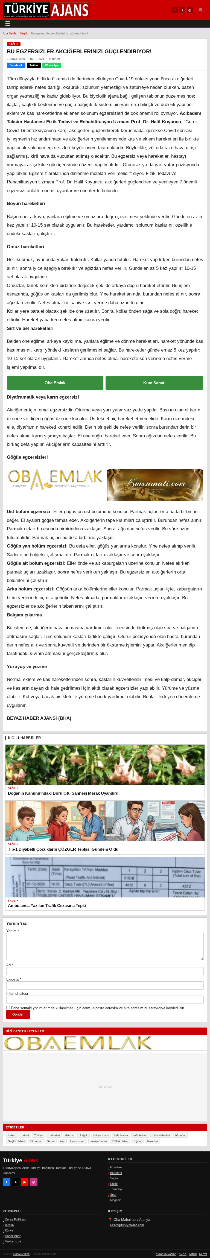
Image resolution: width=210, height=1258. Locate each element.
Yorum (12, 931)
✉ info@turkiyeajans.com (127, 1225)
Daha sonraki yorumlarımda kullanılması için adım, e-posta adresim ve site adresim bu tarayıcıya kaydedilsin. (98, 1008)
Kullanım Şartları (166, 1253)
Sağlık (24, 33)
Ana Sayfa (9, 33)
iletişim (9, 1225)
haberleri (54, 1135)
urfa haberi (140, 1135)
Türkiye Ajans (21, 1253)
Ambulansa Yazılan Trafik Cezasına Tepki (47, 905)
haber (11, 1135)
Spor (113, 1194)
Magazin (115, 1200)
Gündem (116, 1167)
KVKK (182, 1253)
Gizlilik (193, 1253)
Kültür (114, 1183)
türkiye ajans (101, 1135)
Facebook (16, 65)
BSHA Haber (120, 1141)
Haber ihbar (13, 1235)
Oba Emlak (55, 383)
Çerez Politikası (15, 1219)
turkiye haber (99, 1141)
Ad (9, 965)
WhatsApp (52, 65)
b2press (180, 1135)
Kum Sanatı (154, 383)
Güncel (69, 1135)
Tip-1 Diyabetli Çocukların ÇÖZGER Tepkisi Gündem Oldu (63, 849)
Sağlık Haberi (16, 1141)
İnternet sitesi (17, 993)
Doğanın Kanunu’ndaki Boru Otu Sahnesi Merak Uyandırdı (63, 793)
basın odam (77, 1141)
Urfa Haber (121, 1135)
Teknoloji (152, 1141)
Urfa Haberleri (161, 1135)
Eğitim (137, 1141)
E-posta (13, 979)
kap (62, 1141)
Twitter (34, 65)
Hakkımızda (13, 1241)
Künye (9, 1230)
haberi (25, 1135)
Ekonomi (35, 1141)
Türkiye (38, 1135)
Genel (50, 1141)
